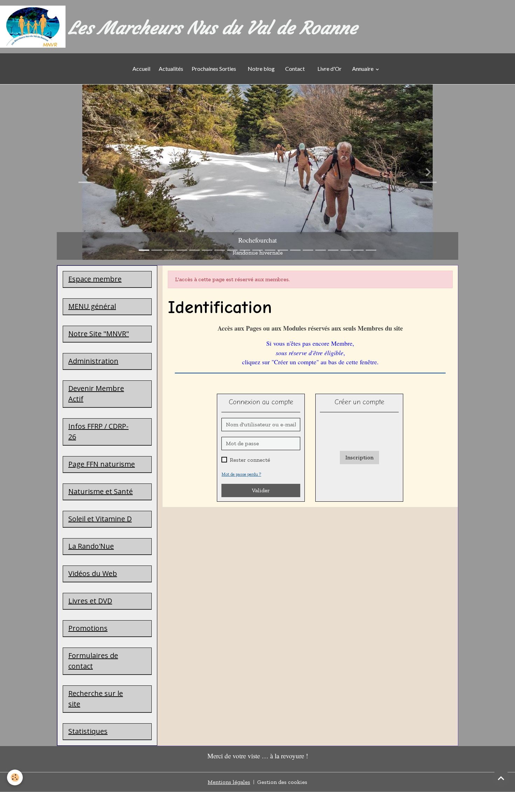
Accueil (141, 68)
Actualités (171, 68)
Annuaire (363, 68)
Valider (261, 490)
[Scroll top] (501, 778)
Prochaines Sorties (215, 68)
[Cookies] (15, 777)
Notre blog (261, 68)
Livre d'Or (329, 68)
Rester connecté (250, 459)
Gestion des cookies (282, 782)
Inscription (359, 457)
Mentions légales (229, 782)
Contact (295, 68)
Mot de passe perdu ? (241, 474)
